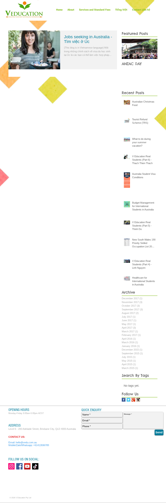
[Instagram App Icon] (138, 400)
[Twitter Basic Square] (128, 400)
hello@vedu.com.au (26, 442)
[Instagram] (11, 466)
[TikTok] (35, 466)
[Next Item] (152, 48)
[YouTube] (27, 466)
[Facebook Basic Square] (123, 400)
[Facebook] (19, 466)
